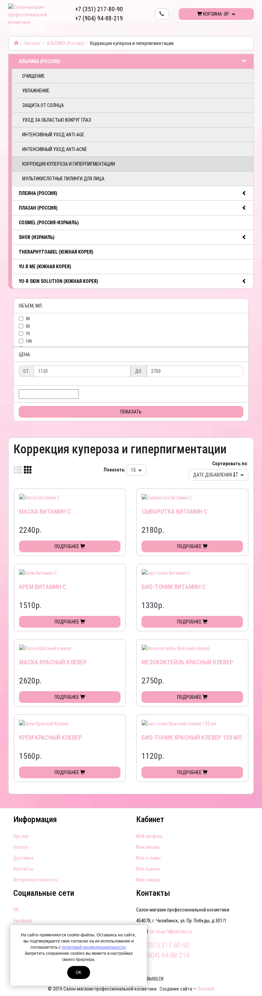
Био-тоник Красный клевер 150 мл (192, 737)
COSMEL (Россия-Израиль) (49, 222)
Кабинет (150, 819)
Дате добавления (213, 475)
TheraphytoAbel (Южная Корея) (56, 252)
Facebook (22, 920)
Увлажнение (35, 90)
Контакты (23, 869)
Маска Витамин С (45, 511)
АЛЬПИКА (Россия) (65, 43)
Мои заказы (148, 847)
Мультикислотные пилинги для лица (63, 178)
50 (28, 326)
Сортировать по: (230, 463)
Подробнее (67, 546)
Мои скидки (148, 879)
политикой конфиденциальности (94, 947)
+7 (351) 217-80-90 (99, 9)
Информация (35, 819)
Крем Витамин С (42, 586)
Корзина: (215, 14)
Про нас (21, 836)
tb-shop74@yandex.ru (171, 931)
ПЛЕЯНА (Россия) (38, 193)
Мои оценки (148, 869)
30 (28, 318)
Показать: (115, 469)
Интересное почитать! (35, 879)
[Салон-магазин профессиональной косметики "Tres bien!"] (16, 43)
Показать (131, 411)
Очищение (33, 76)
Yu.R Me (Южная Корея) (45, 266)
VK (15, 909)
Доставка (23, 858)
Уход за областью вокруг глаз (56, 120)
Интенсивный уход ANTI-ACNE (54, 149)
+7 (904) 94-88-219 (99, 18)
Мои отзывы (148, 858)
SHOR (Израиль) (37, 237)
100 (29, 341)
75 (28, 333)
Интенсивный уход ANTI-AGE (53, 134)
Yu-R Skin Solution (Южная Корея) (58, 281)
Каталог (33, 43)
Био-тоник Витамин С (174, 586)
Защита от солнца (43, 105)
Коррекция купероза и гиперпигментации (68, 164)
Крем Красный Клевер (50, 737)
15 (134, 470)
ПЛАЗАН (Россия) (38, 208)
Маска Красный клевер (53, 662)
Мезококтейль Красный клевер (187, 662)
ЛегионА (206, 989)
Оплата (20, 847)
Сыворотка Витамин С (174, 511)
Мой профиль (149, 836)
